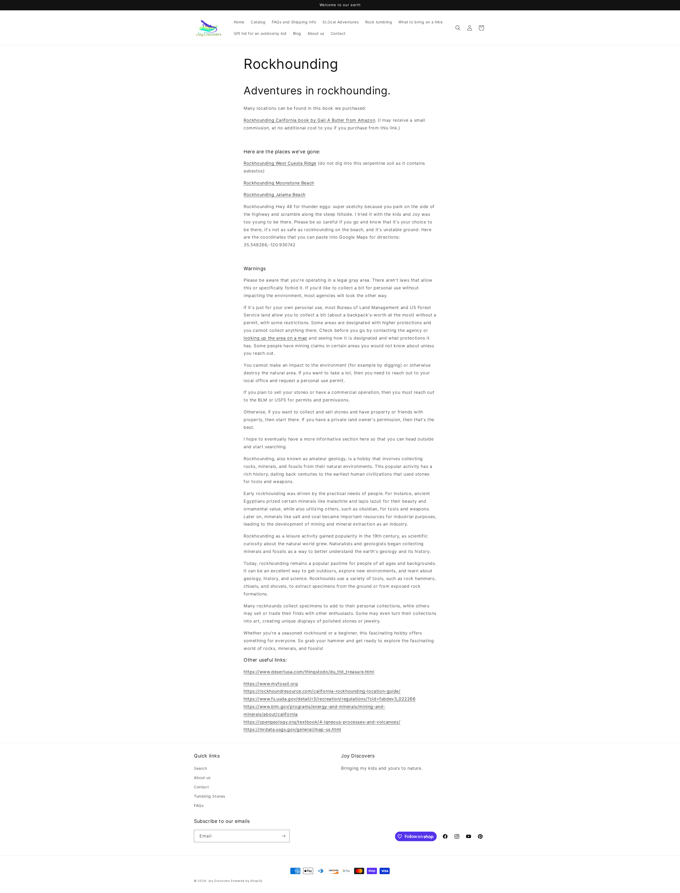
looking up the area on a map (275, 338)
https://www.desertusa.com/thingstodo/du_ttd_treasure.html (309, 671)
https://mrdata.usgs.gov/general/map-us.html (292, 729)
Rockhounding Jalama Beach (274, 194)
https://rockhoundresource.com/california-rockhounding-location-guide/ (322, 691)
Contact (201, 787)
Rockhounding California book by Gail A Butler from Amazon (309, 120)
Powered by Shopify (246, 881)
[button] (458, 28)
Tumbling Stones (209, 796)
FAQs (198, 805)
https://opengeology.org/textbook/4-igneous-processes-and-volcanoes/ (322, 722)
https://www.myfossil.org (271, 683)
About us (202, 777)
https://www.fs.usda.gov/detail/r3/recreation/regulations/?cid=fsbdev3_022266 (330, 698)
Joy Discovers (219, 881)
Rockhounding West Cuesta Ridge (280, 163)
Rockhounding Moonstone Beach (279, 182)
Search (200, 768)
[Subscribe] (283, 836)
